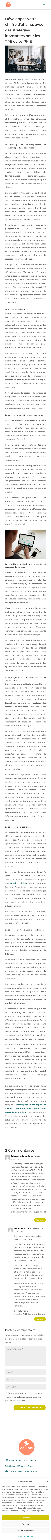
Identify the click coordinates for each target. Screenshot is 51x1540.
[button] (47, 1481)
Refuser (25, 1524)
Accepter (25, 1518)
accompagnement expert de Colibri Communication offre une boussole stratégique (25, 1108)
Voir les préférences (25, 1531)
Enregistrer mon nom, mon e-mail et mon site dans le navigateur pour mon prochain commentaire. (24, 1397)
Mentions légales (25, 1536)
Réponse (40, 1220)
